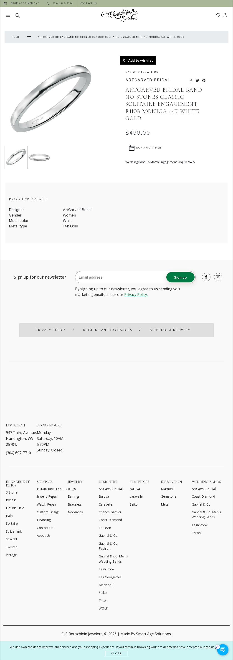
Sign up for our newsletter (40, 277)
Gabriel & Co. (108, 535)
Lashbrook (106, 569)
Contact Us (45, 528)
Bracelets (75, 504)
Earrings (74, 496)
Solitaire (12, 523)
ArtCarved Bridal (111, 488)
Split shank (14, 531)
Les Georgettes (110, 577)
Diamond (168, 488)
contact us (89, 3)
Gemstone (168, 496)
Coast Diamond (110, 520)
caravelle (136, 496)
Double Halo (15, 508)
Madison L (106, 585)
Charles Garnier (110, 512)
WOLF (103, 608)
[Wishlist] (218, 15)
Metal (165, 504)
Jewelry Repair (47, 496)
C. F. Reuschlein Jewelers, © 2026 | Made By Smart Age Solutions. (116, 633)
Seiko (103, 592)
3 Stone (11, 492)
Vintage (11, 555)
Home (16, 36)
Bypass (11, 500)
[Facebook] (205, 277)
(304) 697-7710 (18, 452)
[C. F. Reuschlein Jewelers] (119, 15)
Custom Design (48, 512)
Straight (11, 539)
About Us (44, 535)
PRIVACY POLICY (51, 330)
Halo (9, 516)
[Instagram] (217, 277)
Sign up (180, 277)
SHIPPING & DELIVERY (170, 330)
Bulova (104, 496)
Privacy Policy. (136, 294)
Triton (103, 600)
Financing (44, 520)
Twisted (12, 547)
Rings (72, 488)
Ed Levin (105, 528)
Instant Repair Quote (52, 488)
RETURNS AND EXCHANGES (108, 330)
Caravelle (105, 504)
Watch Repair (46, 504)
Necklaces (75, 512)
